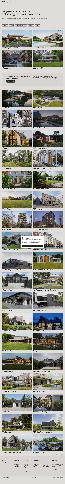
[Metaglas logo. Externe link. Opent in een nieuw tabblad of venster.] (22, 237)
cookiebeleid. (25, 243)
